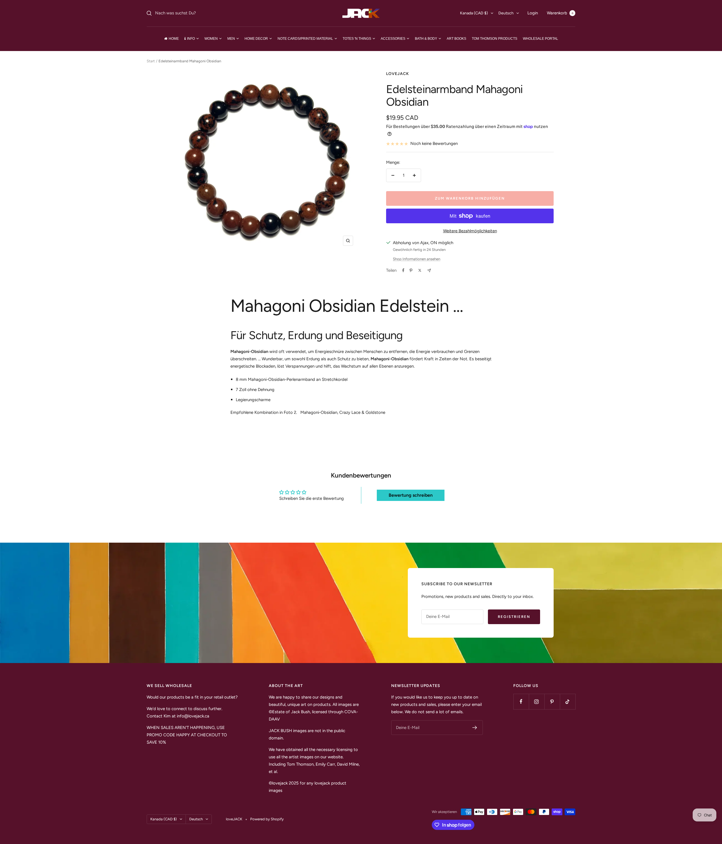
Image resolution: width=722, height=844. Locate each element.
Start (151, 61)
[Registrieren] (474, 728)
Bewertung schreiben (411, 495)
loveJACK (397, 73)
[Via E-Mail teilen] (429, 270)
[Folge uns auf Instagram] (536, 701)
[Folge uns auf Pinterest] (552, 701)
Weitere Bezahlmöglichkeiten (470, 230)
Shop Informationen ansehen (416, 259)
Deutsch (506, 13)
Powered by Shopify (267, 819)
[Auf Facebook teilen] (403, 270)
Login (532, 13)
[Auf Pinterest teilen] (411, 270)
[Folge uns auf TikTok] (567, 701)
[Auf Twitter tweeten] (419, 270)
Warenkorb (560, 13)
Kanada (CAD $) (474, 13)
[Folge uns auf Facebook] (521, 701)
